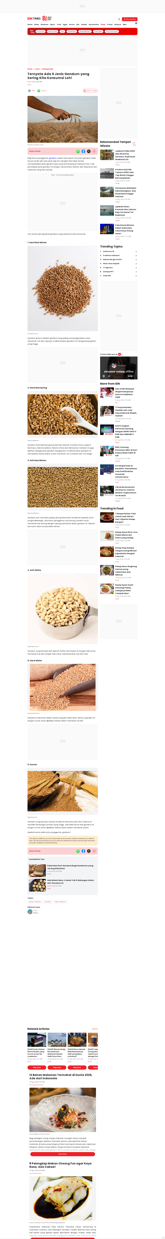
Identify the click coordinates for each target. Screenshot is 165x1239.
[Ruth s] (30, 911)
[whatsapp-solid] (78, 151)
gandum (52, 158)
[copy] (94, 151)
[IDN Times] (40, 18)
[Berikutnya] (98, 1023)
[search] (119, 19)
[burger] (136, 23)
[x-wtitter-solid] (89, 151)
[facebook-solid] (83, 151)
